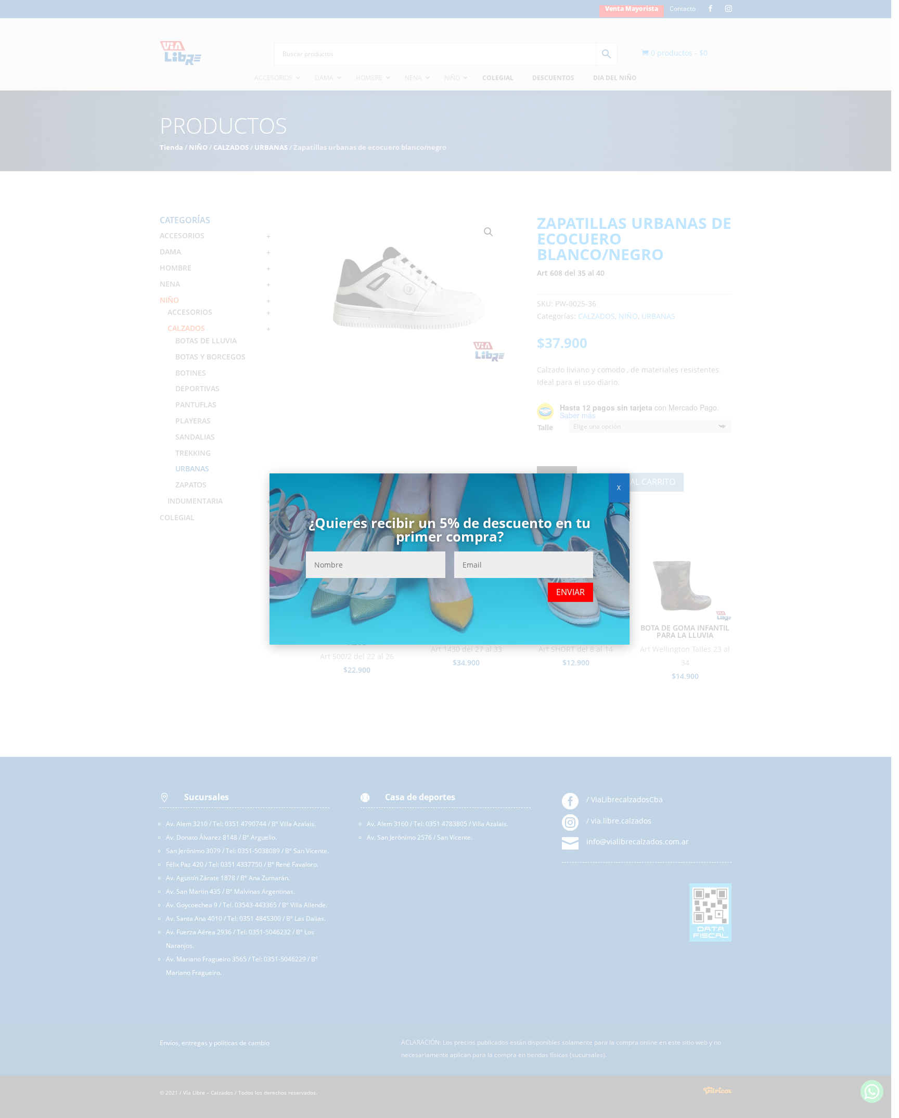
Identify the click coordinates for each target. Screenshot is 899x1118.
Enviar (570, 592)
